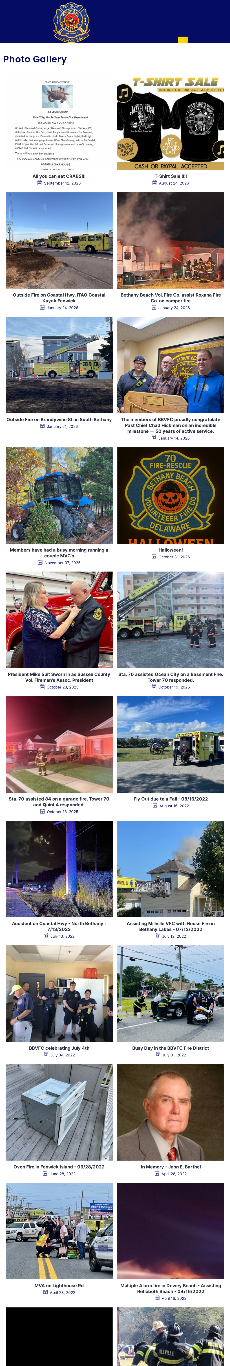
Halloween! (171, 550)
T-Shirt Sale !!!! (171, 176)
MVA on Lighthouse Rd (59, 1285)
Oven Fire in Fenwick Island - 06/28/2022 (59, 1167)
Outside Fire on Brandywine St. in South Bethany (59, 419)
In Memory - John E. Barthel (171, 1167)
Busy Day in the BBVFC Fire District (170, 1048)
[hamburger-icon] (183, 40)
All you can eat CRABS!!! (59, 176)
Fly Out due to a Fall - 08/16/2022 (171, 799)
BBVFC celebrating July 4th (59, 1048)
